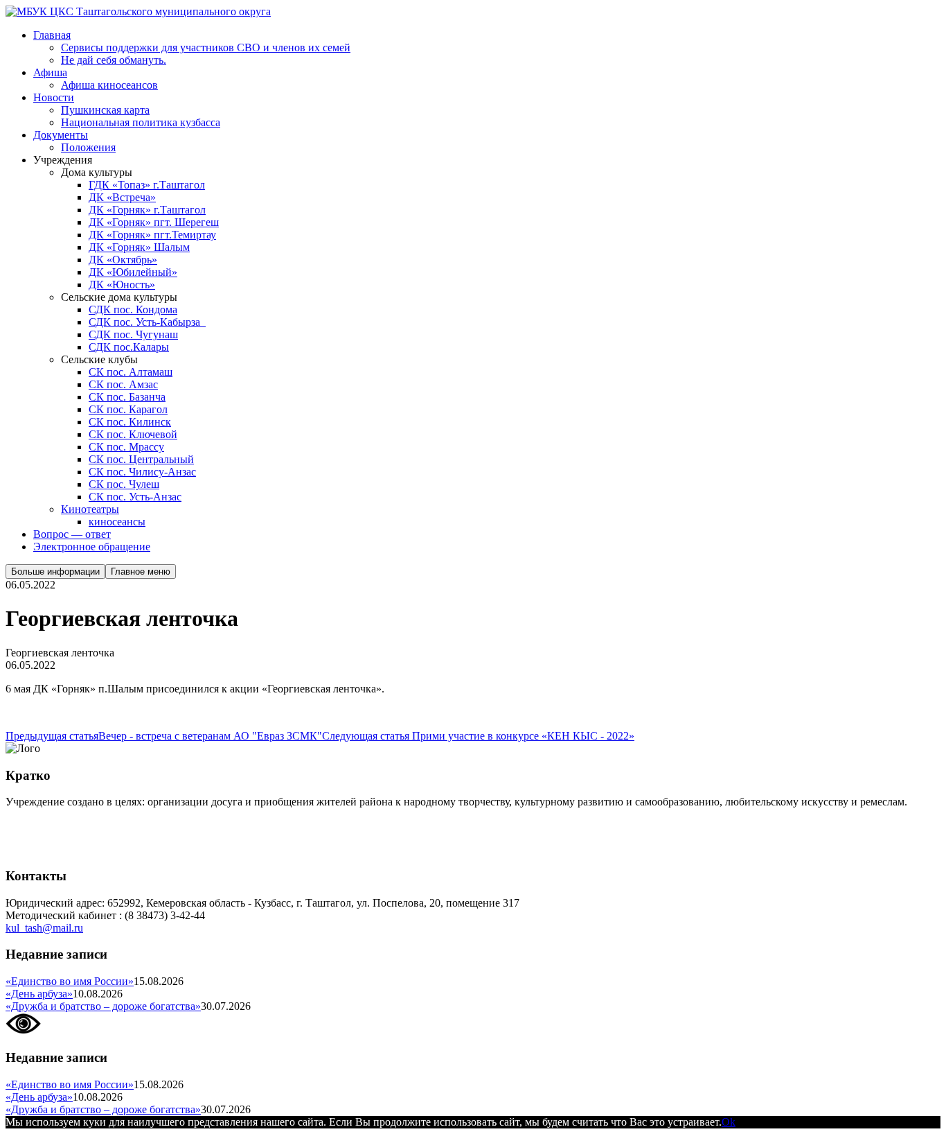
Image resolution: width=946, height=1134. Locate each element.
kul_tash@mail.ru (44, 928)
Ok (728, 1122)
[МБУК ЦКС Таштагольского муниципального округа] (138, 11)
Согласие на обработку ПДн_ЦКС (87, 825)
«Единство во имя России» (70, 981)
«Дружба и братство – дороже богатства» (103, 1006)
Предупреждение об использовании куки (104, 849)
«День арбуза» (39, 994)
